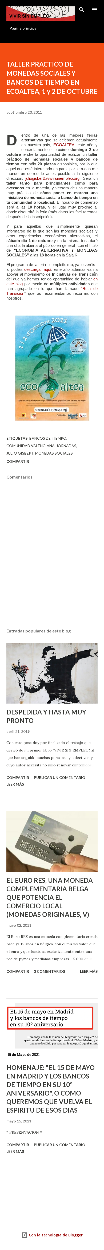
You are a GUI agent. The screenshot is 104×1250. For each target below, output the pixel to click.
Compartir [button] (17, 461)
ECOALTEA (63, 145)
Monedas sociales (54, 453)
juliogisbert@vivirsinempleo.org (52, 178)
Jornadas (66, 445)
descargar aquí (37, 269)
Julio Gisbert (20, 453)
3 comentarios (49, 971)
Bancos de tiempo (47, 438)
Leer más (15, 784)
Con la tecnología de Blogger (55, 1234)
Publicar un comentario (59, 777)
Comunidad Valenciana (30, 445)
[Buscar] (81, 9)
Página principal (24, 28)
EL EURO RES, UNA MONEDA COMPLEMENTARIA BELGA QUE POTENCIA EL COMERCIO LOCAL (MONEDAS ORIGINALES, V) (49, 897)
